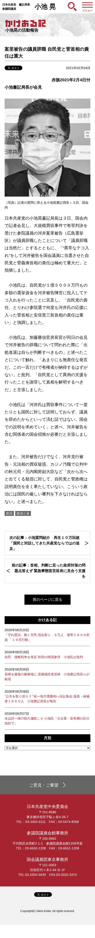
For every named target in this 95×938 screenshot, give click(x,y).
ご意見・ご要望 (43, 785)
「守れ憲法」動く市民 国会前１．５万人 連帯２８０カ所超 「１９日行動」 (47, 635)
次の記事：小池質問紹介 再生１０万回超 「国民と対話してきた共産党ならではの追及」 (44, 543)
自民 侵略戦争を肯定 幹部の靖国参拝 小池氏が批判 (44, 654)
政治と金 (23, 513)
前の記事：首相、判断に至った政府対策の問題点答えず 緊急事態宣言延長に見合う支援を (49, 570)
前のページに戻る (47, 599)
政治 (9, 513)
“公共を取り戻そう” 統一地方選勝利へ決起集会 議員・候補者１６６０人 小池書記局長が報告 (47, 696)
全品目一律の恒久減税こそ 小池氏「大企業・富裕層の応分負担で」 (47, 718)
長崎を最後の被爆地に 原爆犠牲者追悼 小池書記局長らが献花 (47, 674)
